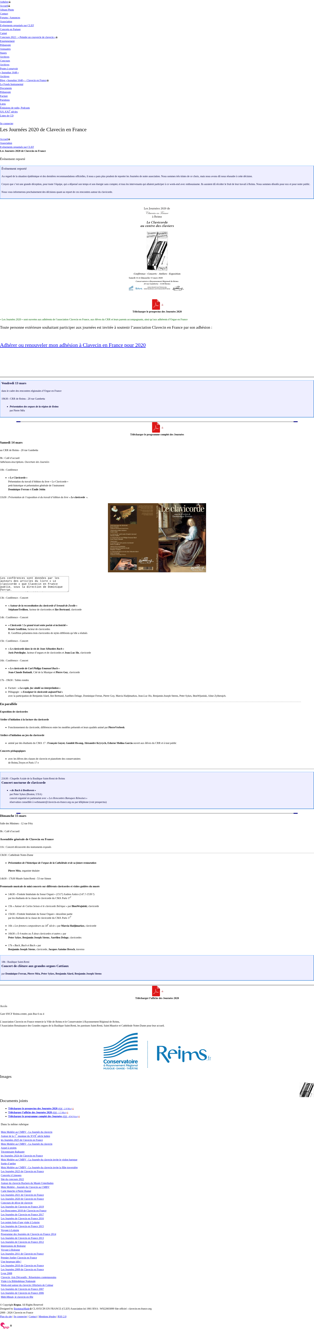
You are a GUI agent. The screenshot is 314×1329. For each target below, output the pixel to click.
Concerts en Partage (10, 29)
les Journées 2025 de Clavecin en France (22, 1140)
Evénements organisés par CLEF (17, 147)
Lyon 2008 (6, 1273)
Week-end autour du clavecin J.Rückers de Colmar (27, 1285)
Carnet (3, 33)
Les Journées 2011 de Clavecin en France (22, 1253)
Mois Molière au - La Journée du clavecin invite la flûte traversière (39, 1167)
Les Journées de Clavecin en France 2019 (22, 1206)
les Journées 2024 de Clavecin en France (22, 1155)
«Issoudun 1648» (9, 72)
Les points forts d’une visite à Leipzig (20, 1222)
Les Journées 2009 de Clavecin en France (22, 1269)
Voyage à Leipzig (10, 1230)
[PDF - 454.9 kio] (157, 427)
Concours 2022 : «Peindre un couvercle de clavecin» (27, 37)
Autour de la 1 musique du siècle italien (25, 1136)
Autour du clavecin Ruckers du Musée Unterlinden (27, 1183)
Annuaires (5, 49)
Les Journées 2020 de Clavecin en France (22, 1198)
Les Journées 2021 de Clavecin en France (22, 1195)
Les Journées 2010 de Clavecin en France (22, 1265)
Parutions (5, 100)
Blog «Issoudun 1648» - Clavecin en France (23, 80)
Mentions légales (47, 1316)
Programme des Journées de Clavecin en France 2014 (28, 1234)
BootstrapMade (22, 1308)
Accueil (4, 5)
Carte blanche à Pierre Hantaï (16, 1191)
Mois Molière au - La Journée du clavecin (26, 1132)
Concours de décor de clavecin (17, 1202)
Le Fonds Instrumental (11, 84)
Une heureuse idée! (11, 1261)
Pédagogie (5, 45)
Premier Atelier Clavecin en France (19, 1257)
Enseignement (7, 41)
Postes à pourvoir (9, 68)
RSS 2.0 (62, 1316)
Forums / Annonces (10, 17)
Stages (3, 52)
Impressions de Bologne (13, 1246)
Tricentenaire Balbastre (13, 1151)
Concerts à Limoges (11, 1175)
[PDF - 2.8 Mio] (157, 304)
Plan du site (6, 1316)
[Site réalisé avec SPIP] (6, 1325)
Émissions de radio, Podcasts (15, 107)
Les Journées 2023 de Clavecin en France (22, 1171)
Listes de (7, 115)
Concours (5, 60)
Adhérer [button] (4, 1)
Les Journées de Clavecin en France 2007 (22, 1289)
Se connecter (6, 123)
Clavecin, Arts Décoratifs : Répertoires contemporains (28, 1277)
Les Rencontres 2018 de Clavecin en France (23, 1210)
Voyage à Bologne (10, 1249)
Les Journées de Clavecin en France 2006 (22, 1293)
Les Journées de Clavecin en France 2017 (22, 1214)
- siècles (9, 111)
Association (6, 21)
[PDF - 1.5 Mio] (157, 991)
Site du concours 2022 (12, 1179)
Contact (4, 13)
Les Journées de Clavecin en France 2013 (22, 1238)
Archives (4, 56)
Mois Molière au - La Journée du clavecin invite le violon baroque (39, 1159)
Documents (6, 88)
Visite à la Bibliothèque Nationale (18, 1281)
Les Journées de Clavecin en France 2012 (22, 1242)
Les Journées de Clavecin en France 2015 (22, 1226)
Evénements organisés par (17, 25)
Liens (3, 103)
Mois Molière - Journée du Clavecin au (25, 1187)
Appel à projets (9, 1147)
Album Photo (7, 9)
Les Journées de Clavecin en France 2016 (22, 1218)
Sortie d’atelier (8, 1163)
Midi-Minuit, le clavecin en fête (17, 1296)
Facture (4, 96)
